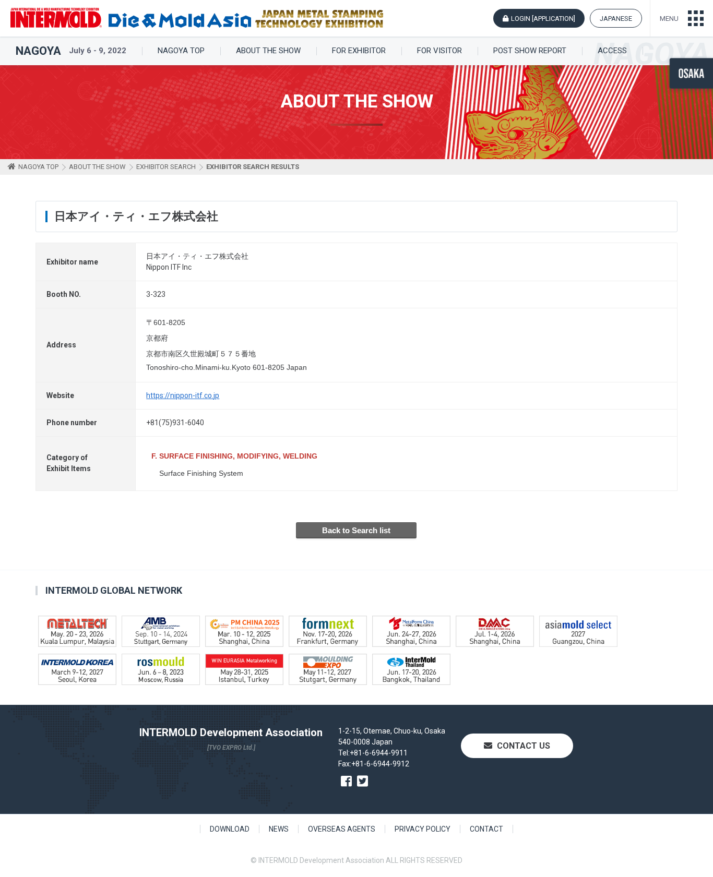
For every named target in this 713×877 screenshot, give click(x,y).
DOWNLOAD (229, 829)
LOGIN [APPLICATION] (543, 18)
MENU (669, 18)
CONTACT (486, 829)
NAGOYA (38, 51)
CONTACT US (522, 746)
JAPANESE (616, 18)
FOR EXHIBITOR (359, 51)
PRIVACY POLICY (422, 829)
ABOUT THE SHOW (268, 51)
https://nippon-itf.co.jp (182, 395)
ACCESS (612, 51)
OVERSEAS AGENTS (341, 829)
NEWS (279, 829)
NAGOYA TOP (181, 51)
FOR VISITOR (439, 51)
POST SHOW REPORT (529, 51)
